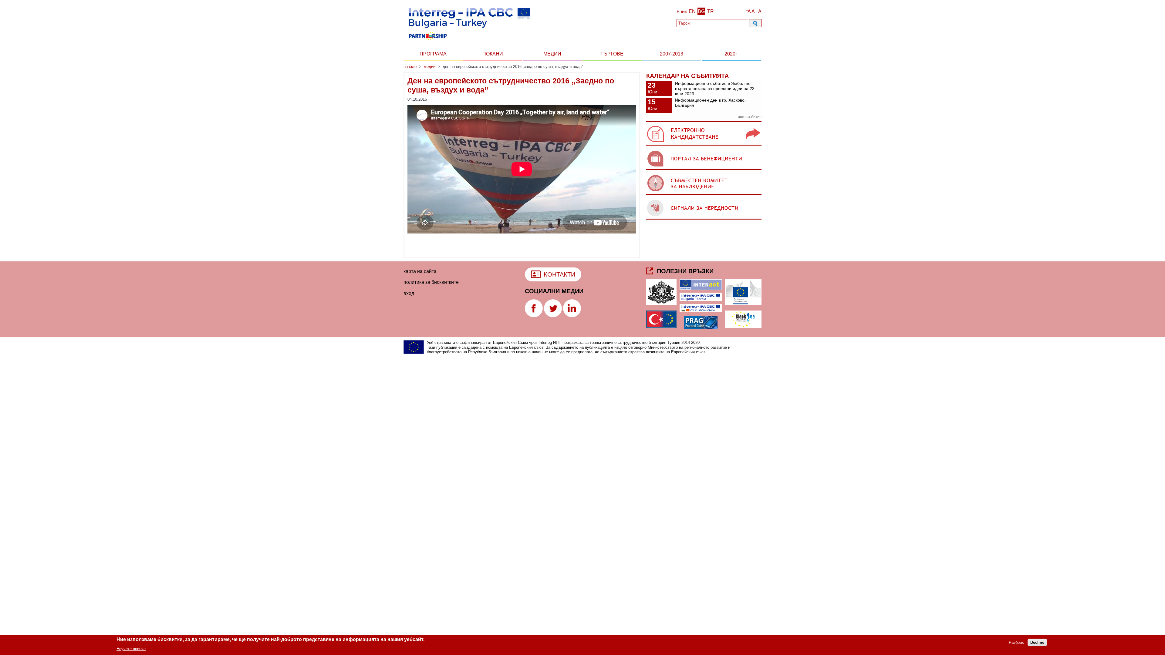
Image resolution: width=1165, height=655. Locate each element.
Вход (409, 293)
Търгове (611, 53)
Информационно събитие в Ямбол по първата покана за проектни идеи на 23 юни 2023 (715, 88)
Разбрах (1016, 642)
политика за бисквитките (431, 282)
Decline (1037, 642)
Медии (552, 53)
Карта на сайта (420, 271)
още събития (749, 116)
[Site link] (703, 145)
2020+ (731, 53)
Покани (492, 53)
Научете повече (131, 648)
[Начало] (469, 42)
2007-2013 (671, 53)
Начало (410, 66)
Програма (433, 53)
